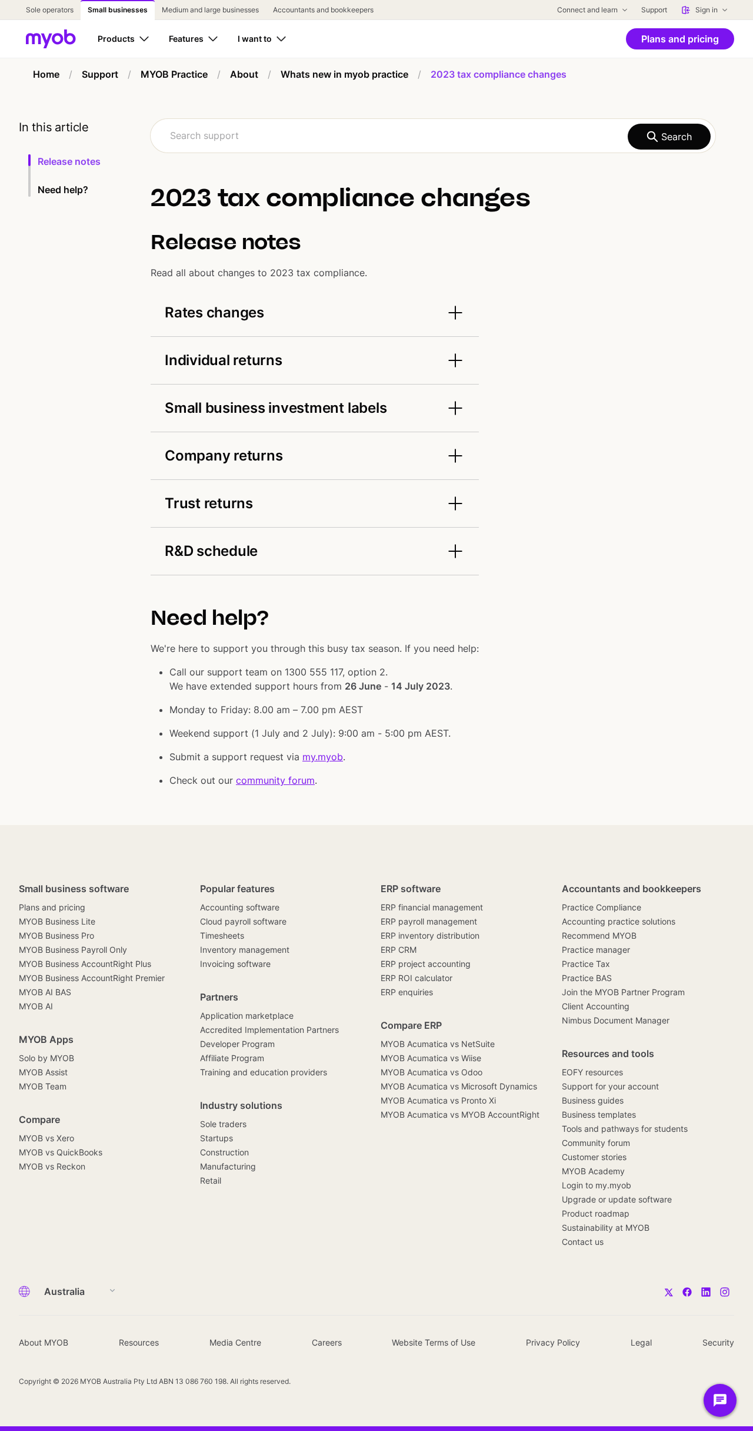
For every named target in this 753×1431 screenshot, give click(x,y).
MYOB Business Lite (57, 921)
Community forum (596, 1143)
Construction (224, 1152)
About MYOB (43, 1342)
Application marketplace (247, 1016)
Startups (216, 1138)
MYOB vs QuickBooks (60, 1152)
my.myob (322, 757)
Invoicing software (235, 964)
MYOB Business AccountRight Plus (85, 964)
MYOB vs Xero (46, 1138)
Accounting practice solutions (618, 921)
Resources (139, 1342)
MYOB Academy (593, 1171)
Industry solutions (241, 1105)
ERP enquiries (407, 992)
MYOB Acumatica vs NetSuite (438, 1044)
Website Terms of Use (433, 1342)
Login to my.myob (596, 1185)
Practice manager (596, 950)
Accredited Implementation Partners (269, 1030)
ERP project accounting (426, 964)
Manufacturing (228, 1166)
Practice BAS (587, 978)
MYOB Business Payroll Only (73, 950)
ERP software (411, 889)
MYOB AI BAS (45, 992)
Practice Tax (586, 964)
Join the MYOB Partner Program (623, 992)
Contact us (583, 1242)
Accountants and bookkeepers (631, 889)
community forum (275, 780)
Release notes (69, 161)
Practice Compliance (601, 907)
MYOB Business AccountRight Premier (92, 978)
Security (718, 1342)
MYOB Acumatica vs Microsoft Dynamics (459, 1086)
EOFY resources (592, 1072)
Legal (641, 1342)
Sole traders (223, 1124)
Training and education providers (263, 1072)
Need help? (63, 190)
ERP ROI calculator (416, 978)
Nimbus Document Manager (615, 1020)
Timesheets (222, 935)
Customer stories (594, 1157)
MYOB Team (42, 1086)
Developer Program (237, 1044)
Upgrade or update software (617, 1199)
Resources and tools (608, 1053)
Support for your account (610, 1086)
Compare (39, 1119)
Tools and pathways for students (625, 1129)
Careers (327, 1342)
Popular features (237, 889)
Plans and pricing (52, 907)
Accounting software (239, 907)
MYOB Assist (43, 1072)
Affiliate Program (232, 1058)
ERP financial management (432, 907)
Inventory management (244, 950)
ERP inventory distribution (430, 935)
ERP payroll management (429, 921)
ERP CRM (399, 950)
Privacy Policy (553, 1342)
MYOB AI (36, 1006)
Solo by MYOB (46, 1058)
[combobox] (433, 136)
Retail (210, 1180)
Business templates (599, 1114)
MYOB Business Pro (56, 935)
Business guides (593, 1100)
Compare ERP (411, 1025)
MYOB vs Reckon (52, 1166)
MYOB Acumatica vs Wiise (431, 1058)
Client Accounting (595, 1006)
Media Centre (235, 1342)
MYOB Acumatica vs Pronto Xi (438, 1100)
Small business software (74, 889)
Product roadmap (595, 1213)
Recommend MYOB (599, 935)
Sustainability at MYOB (605, 1228)
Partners (219, 997)
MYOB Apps (46, 1039)
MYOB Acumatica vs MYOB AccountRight (460, 1114)
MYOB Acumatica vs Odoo (431, 1072)
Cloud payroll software (243, 921)
